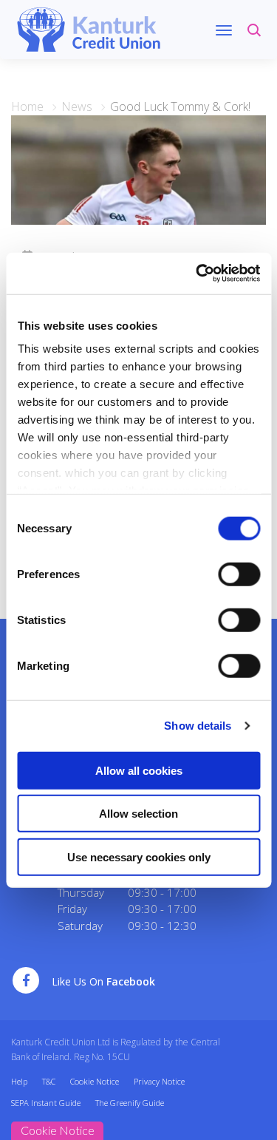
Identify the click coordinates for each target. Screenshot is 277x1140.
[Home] (89, 28)
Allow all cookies (138, 770)
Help (19, 1081)
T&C (48, 1081)
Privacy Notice (159, 1081)
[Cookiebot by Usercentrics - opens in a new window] (197, 273)
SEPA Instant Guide (46, 1102)
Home (27, 106)
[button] (256, 37)
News (76, 106)
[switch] (239, 574)
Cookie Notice (94, 1081)
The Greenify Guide (129, 1102)
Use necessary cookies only (139, 856)
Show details (197, 725)
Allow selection (138, 813)
